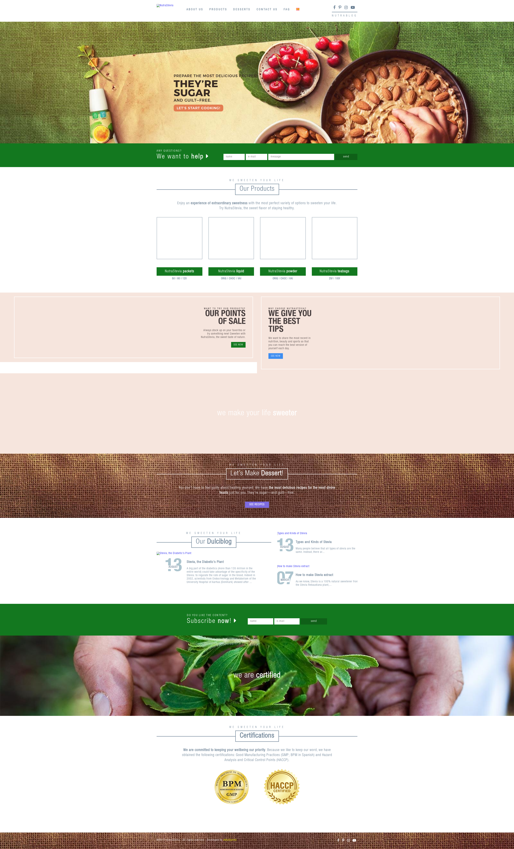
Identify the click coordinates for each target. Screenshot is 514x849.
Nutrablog (344, 15)
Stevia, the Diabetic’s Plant (205, 562)
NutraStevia (179, 271)
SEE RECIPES (257, 504)
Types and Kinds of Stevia (314, 542)
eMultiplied (230, 840)
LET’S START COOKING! (198, 108)
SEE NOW (238, 345)
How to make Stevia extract (314, 575)
